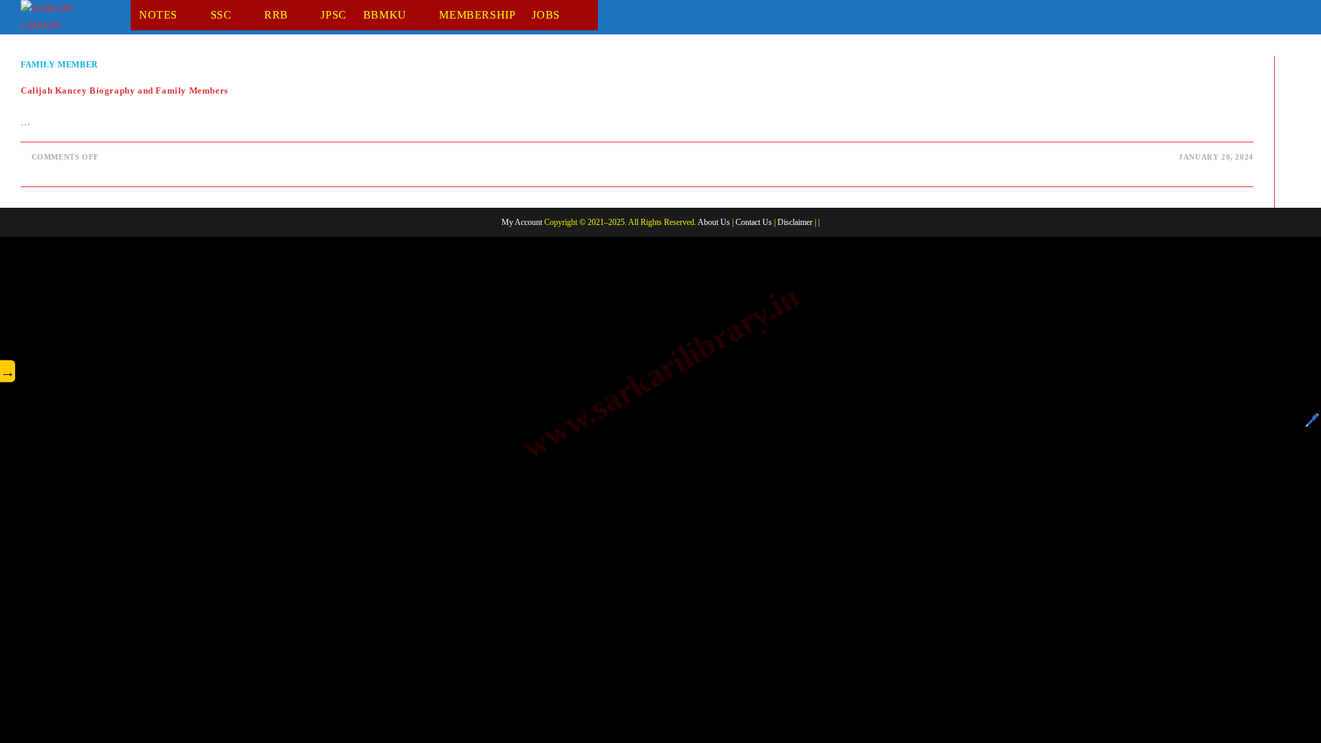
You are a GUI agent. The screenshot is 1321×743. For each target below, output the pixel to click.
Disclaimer (795, 222)
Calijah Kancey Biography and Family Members (124, 90)
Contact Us (753, 222)
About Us (714, 222)
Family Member (59, 64)
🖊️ (1312, 420)
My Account (522, 222)
